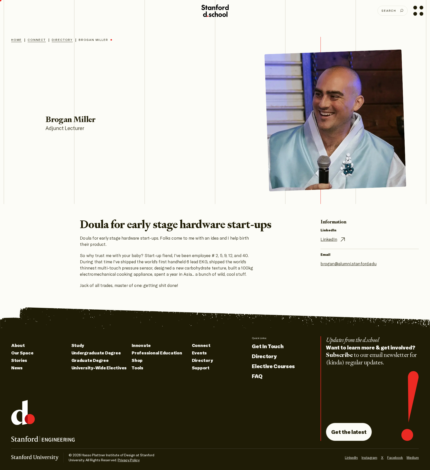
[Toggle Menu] (418, 10)
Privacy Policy (129, 460)
